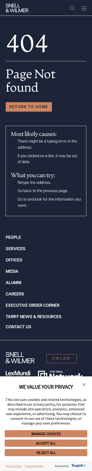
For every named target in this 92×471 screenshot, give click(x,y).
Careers (15, 294)
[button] (84, 384)
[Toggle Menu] (83, 8)
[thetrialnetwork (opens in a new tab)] (60, 375)
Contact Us (18, 327)
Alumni (13, 283)
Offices (14, 260)
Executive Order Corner (32, 306)
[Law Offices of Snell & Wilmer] (17, 8)
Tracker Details (34, 466)
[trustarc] (78, 466)
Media (12, 272)
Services (15, 249)
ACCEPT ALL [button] (46, 443)
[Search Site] (72, 8)
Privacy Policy (14, 466)
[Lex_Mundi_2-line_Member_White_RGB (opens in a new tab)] (18, 375)
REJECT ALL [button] (46, 452)
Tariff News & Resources (34, 317)
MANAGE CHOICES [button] (46, 433)
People (13, 238)
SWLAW (61, 359)
